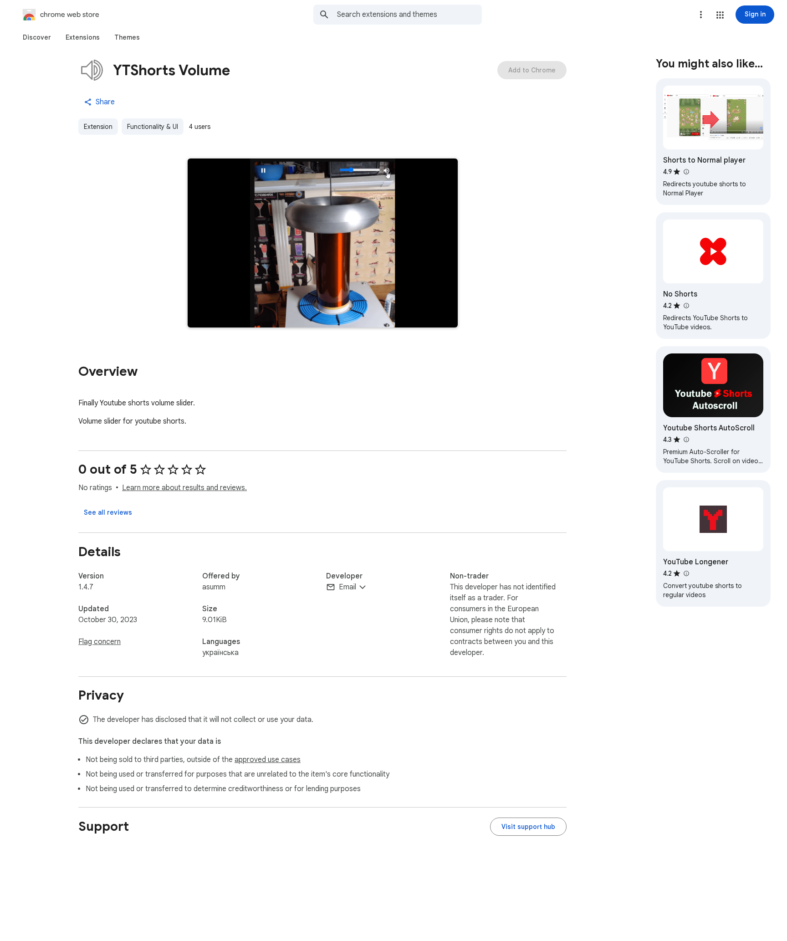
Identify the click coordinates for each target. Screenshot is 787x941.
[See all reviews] (108, 512)
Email (347, 587)
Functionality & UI (152, 127)
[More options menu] (701, 14)
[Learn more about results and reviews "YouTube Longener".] (686, 573)
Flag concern (99, 641)
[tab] (36, 37)
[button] (720, 15)
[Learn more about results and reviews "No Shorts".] (686, 306)
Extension (98, 127)
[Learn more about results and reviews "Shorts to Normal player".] (686, 172)
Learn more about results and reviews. (184, 487)
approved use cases (268, 759)
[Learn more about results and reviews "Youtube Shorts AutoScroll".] (686, 439)
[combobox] (409, 14)
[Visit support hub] (528, 827)
